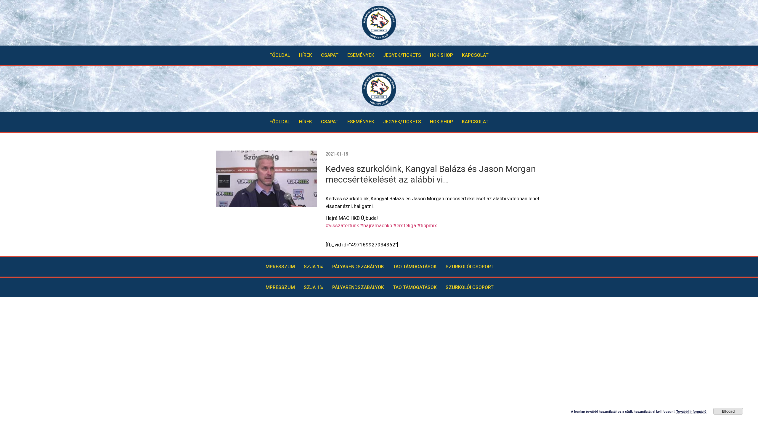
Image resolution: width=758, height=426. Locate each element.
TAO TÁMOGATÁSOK (415, 267)
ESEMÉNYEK (360, 55)
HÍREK (305, 55)
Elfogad (728, 411)
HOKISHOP (441, 55)
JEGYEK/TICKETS (402, 55)
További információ (691, 411)
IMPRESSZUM (279, 267)
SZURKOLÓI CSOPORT (470, 267)
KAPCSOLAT (475, 55)
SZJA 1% (313, 267)
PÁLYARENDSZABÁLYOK (358, 267)
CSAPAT (329, 55)
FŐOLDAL (279, 55)
